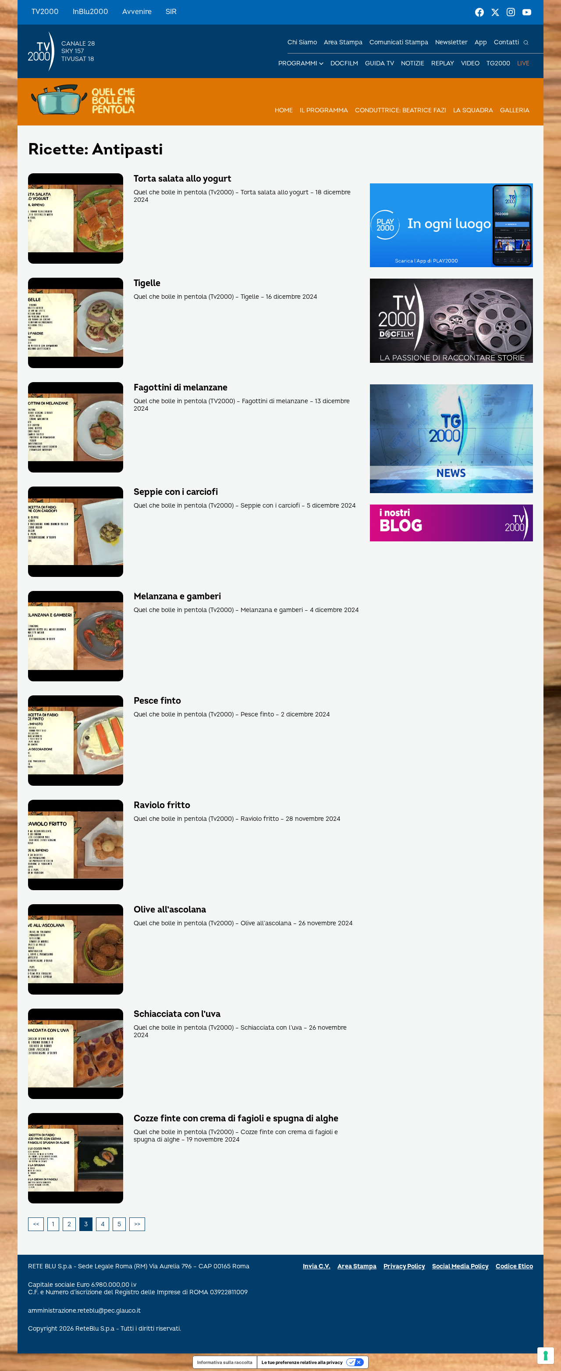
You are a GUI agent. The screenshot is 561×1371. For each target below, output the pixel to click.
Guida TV (379, 63)
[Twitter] (495, 12)
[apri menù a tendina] (321, 63)
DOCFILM (344, 63)
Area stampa (343, 42)
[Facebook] (479, 12)
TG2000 (498, 63)
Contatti (506, 42)
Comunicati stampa (398, 42)
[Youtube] (527, 12)
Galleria (514, 110)
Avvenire (137, 11)
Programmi (297, 63)
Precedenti (36, 1224)
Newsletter (451, 42)
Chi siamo (302, 42)
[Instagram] (511, 12)
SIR (171, 11)
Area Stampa (356, 1266)
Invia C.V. (316, 1266)
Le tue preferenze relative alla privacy (302, 1362)
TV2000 (45, 11)
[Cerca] (526, 42)
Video (470, 63)
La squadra (473, 110)
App (481, 42)
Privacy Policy (404, 1266)
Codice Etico (514, 1266)
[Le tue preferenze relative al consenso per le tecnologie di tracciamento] (545, 1355)
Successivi (137, 1224)
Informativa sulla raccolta (224, 1362)
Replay (442, 63)
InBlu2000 (90, 11)
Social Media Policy (460, 1266)
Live (523, 63)
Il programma (324, 110)
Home (284, 110)
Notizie (412, 63)
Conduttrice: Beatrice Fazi (400, 110)
